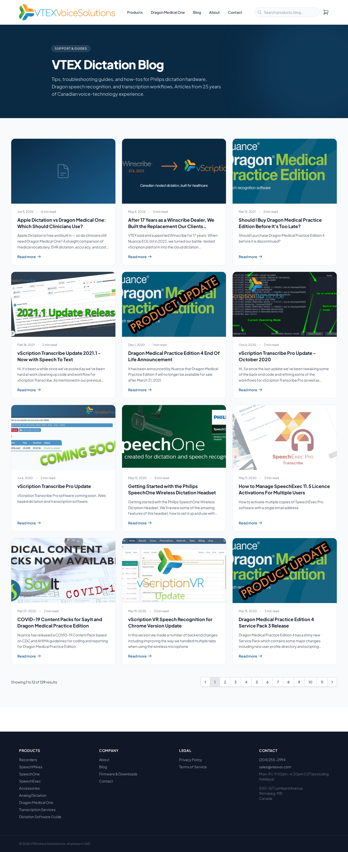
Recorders (28, 759)
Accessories (29, 788)
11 (322, 682)
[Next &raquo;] (332, 682)
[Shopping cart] (326, 12)
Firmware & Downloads (118, 774)
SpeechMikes (30, 766)
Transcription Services (37, 809)
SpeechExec (30, 781)
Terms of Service (193, 766)
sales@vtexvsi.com (275, 766)
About (214, 12)
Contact (235, 12)
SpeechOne (29, 774)
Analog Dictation (32, 795)
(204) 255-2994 (272, 759)
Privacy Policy (190, 759)
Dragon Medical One (168, 12)
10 (310, 682)
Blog (197, 12)
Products (135, 12)
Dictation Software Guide (40, 816)
